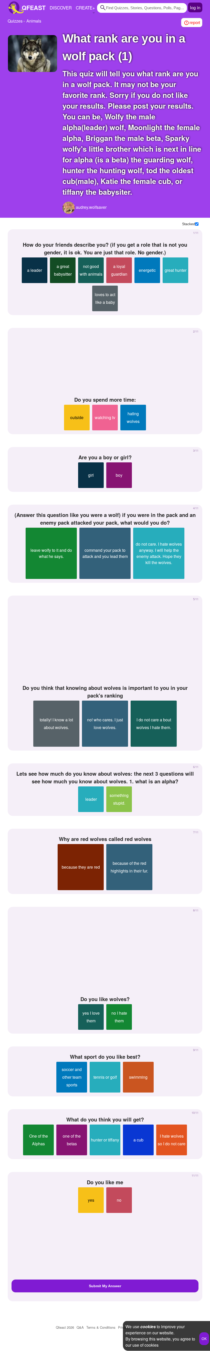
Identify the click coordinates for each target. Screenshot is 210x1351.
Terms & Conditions (101, 1327)
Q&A (80, 1327)
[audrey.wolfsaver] (68, 208)
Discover (61, 7)
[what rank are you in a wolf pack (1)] (32, 53)
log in (195, 7)
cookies (148, 1326)
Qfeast (65, 1327)
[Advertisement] (105, 362)
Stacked (188, 224)
